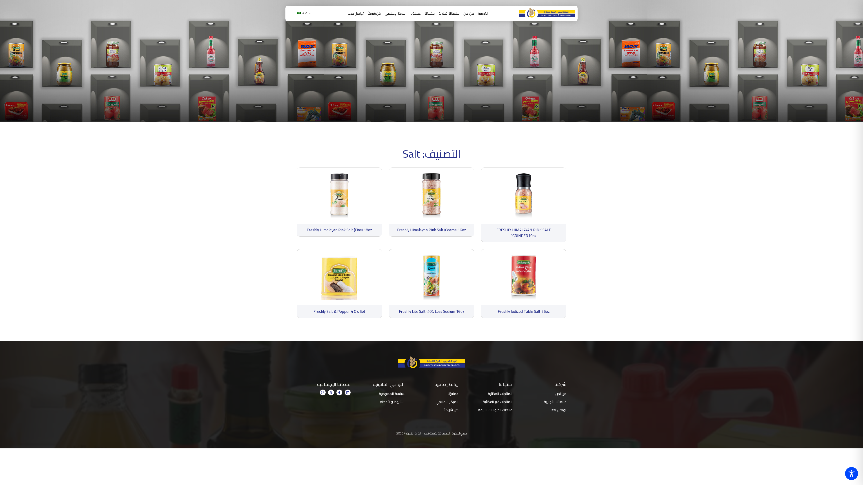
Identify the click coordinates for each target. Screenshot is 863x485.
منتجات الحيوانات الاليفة (495, 409)
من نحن (468, 13)
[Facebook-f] (339, 392)
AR (304, 13)
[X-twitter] (331, 392)
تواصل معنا (355, 13)
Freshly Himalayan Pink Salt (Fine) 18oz (339, 230)
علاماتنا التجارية (449, 13)
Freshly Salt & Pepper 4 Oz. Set (339, 311)
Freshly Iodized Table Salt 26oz (524, 311)
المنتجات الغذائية (500, 393)
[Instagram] (323, 392)
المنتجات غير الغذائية (497, 401)
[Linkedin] (348, 392)
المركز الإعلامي (395, 13)
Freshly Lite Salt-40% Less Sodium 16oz (431, 311)
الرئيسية (483, 13)
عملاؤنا (415, 13)
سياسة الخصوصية (392, 393)
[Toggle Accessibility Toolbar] (852, 474)
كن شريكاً (374, 13)
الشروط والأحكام (392, 401)
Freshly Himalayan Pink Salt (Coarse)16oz (431, 230)
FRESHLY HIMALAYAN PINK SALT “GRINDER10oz (523, 232)
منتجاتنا (430, 13)
